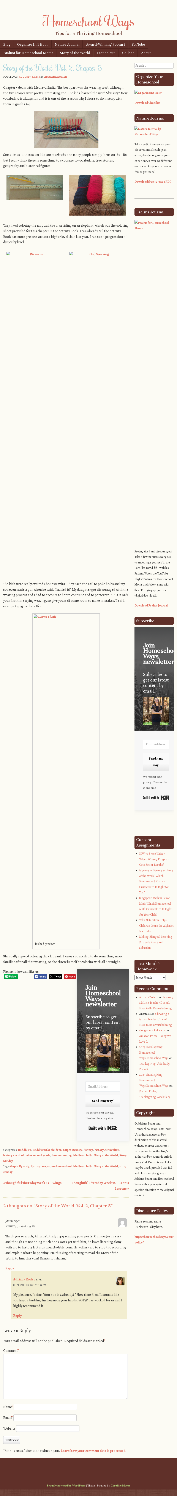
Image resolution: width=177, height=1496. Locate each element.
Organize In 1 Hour (32, 44)
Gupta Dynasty (72, 1150)
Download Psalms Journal (151, 605)
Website (9, 1428)
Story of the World (75, 53)
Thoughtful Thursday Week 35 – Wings (32, 1183)
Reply (9, 1268)
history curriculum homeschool (51, 1166)
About (146, 53)
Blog (6, 44)
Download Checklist (147, 103)
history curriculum (107, 1150)
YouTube (138, 44)
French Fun (106, 53)
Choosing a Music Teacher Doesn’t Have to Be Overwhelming (156, 1002)
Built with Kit (102, 1128)
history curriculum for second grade (26, 1155)
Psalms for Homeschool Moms (28, 53)
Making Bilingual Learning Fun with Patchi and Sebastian (155, 942)
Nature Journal (67, 44)
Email (8, 1417)
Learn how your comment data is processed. (93, 1450)
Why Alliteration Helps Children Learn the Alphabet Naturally (156, 925)
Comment (11, 1350)
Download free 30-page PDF (152, 182)
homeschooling (62, 1155)
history (88, 1150)
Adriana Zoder (55, 76)
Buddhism (24, 1150)
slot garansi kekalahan (152, 1030)
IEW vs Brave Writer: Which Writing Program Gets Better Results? (154, 859)
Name (8, 1407)
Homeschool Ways (88, 21)
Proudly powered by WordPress (66, 1485)
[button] (102, 1053)
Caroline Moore (120, 1485)
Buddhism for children (47, 1150)
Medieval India (83, 1155)
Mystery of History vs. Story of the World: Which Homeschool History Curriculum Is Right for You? (156, 881)
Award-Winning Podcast (105, 44)
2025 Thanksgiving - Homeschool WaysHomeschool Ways (154, 1052)
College (128, 53)
